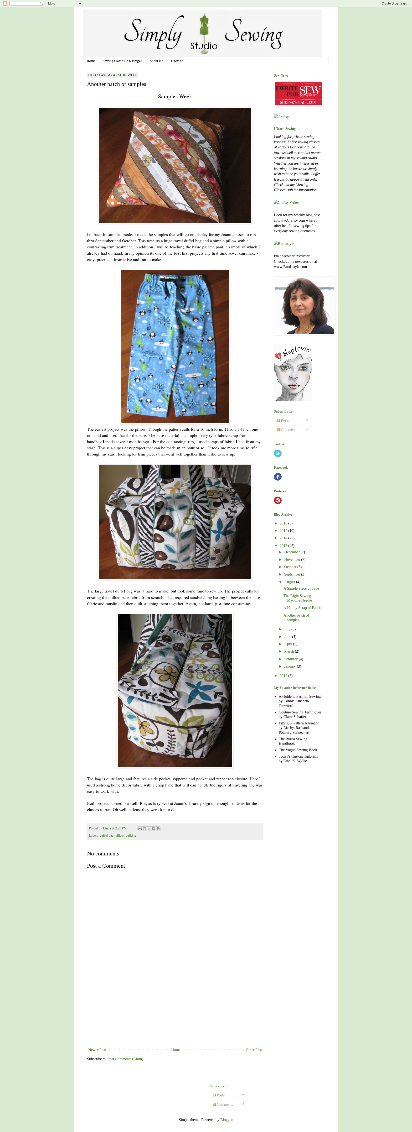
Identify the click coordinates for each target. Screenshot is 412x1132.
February (291, 659)
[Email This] (140, 828)
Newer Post (97, 1050)
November (292, 559)
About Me (156, 61)
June (288, 636)
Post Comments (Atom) (125, 1059)
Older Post (254, 1050)
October (290, 567)
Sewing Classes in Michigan (123, 61)
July (287, 629)
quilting (131, 835)
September (292, 574)
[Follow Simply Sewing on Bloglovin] (293, 400)
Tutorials (177, 61)
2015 (284, 531)
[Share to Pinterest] (158, 828)
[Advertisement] (175, 1010)
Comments (288, 430)
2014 (284, 538)
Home (91, 61)
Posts (284, 420)
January (290, 666)
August (290, 582)
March (289, 651)
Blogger (226, 1120)
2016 (284, 523)
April (288, 644)
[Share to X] (149, 828)
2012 (284, 676)
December (292, 552)
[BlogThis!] (144, 828)
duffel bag (106, 835)
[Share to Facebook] (153, 828)
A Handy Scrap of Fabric (302, 608)
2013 (284, 546)
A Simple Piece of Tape (301, 588)
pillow (119, 835)
